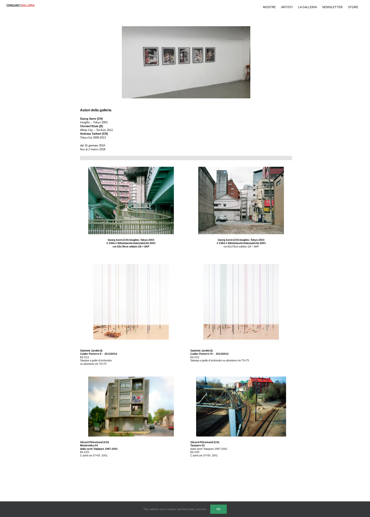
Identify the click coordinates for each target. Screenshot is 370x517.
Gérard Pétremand (91, 442)
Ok (218, 509)
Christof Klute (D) (91, 126)
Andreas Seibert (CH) (94, 133)
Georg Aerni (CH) (91, 118)
